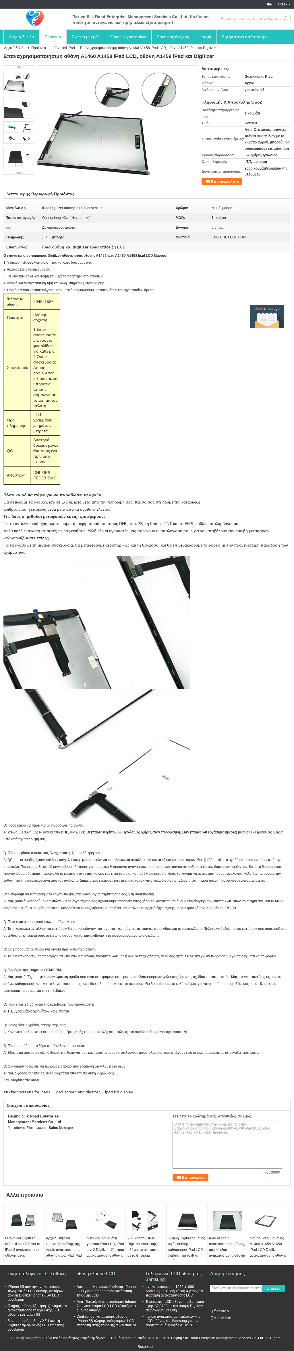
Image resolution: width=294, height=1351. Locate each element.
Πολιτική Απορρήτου (27, 1338)
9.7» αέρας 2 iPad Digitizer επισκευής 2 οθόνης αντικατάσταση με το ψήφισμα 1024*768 (145, 1249)
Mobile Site (222, 1318)
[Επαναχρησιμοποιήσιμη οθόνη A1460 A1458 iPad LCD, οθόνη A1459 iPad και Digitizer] (117, 123)
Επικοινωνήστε (225, 182)
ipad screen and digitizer (77, 1092)
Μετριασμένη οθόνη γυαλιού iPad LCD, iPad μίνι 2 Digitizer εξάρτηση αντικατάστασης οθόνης (105, 1246)
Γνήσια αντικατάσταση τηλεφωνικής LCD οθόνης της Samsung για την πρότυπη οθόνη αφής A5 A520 (173, 1321)
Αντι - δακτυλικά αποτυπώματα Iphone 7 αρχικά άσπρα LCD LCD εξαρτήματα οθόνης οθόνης (106, 1306)
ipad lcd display (119, 1092)
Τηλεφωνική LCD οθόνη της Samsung (173, 1276)
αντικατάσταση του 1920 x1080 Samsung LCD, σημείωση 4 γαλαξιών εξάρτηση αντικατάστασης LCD (174, 1291)
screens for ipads (34, 1092)
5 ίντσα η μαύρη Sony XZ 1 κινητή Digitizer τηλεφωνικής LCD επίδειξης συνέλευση (36, 1325)
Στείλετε (273, 1288)
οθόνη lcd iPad (63, 48)
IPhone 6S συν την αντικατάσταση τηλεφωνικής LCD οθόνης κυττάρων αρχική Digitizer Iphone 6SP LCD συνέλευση (35, 1293)
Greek (282, 4)
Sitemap (221, 1311)
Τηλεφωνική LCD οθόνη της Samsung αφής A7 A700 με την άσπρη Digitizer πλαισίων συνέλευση (175, 1306)
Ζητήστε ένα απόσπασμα (245, 36)
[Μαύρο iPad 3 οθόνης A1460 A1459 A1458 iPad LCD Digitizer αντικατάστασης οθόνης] (268, 1221)
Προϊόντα (53, 36)
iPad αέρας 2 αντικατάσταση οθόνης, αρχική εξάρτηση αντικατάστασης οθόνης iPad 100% (227, 1249)
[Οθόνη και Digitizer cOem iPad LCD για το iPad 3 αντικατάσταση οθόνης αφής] (24, 1221)
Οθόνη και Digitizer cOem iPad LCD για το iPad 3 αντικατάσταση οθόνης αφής (22, 1246)
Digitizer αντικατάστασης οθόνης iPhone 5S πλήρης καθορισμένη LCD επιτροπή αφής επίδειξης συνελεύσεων (106, 1321)
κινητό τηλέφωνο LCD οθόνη (36, 1273)
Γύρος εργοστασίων (128, 36)
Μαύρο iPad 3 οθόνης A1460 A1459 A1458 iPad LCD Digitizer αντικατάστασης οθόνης (268, 1246)
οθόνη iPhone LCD (95, 1273)
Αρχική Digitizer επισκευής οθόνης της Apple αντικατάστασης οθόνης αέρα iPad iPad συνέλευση (64, 1249)
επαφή (205, 36)
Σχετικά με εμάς (86, 36)
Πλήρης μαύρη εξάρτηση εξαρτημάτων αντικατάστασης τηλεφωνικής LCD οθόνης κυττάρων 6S (37, 1310)
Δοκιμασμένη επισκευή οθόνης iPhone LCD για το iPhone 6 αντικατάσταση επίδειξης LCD (106, 1291)
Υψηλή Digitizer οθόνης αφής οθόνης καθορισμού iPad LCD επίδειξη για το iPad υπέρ (186, 1249)
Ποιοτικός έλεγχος (173, 36)
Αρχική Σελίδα (21, 36)
